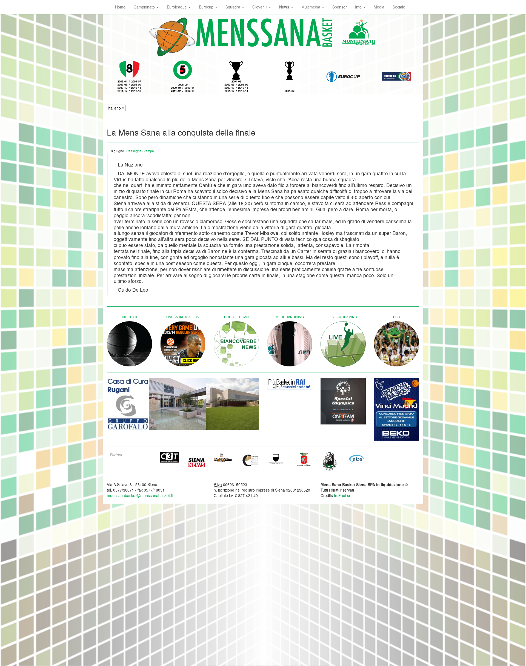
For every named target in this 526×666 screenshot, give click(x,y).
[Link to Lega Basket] (396, 77)
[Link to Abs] (356, 459)
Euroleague (177, 7)
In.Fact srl (342, 495)
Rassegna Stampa (140, 150)
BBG (396, 316)
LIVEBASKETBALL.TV (182, 316)
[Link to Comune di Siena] (276, 459)
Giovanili (260, 7)
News (284, 7)
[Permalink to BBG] (396, 343)
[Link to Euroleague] (343, 77)
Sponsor (339, 7)
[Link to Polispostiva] (330, 461)
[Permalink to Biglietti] (129, 343)
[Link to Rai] (289, 383)
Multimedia (311, 7)
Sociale (399, 7)
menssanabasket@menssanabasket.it (140, 495)
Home (120, 7)
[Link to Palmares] (129, 77)
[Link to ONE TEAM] (343, 401)
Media (379, 7)
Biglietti (129, 316)
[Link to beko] (396, 409)
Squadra (233, 7)
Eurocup (207, 7)
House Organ (236, 316)
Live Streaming (343, 316)
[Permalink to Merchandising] (289, 343)
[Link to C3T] (169, 457)
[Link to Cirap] (250, 460)
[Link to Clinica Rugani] (183, 404)
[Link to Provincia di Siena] (303, 459)
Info (359, 7)
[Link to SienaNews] (196, 460)
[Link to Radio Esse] (223, 458)
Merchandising (290, 316)
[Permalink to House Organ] (236, 343)
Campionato (145, 7)
